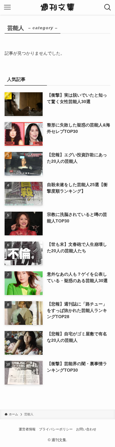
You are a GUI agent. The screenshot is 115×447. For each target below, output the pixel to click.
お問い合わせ (86, 429)
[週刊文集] (57, 7)
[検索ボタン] (107, 7)
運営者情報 (27, 429)
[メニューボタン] (7, 7)
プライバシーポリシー (56, 429)
